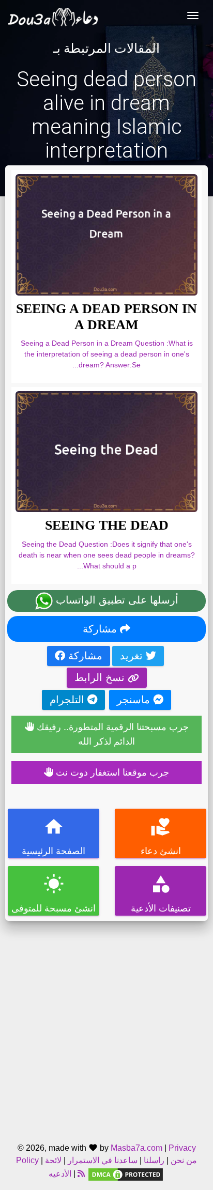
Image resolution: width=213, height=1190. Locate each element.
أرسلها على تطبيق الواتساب (115, 600)
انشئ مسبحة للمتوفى (53, 894)
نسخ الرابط (101, 677)
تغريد (133, 655)
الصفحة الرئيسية (53, 836)
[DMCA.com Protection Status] (125, 1173)
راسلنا (154, 1160)
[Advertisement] (106, 1027)
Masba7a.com (136, 1147)
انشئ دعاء (161, 836)
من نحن (183, 1160)
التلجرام (68, 699)
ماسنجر (135, 699)
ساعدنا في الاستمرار (103, 1160)
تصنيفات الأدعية (161, 894)
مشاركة (101, 629)
